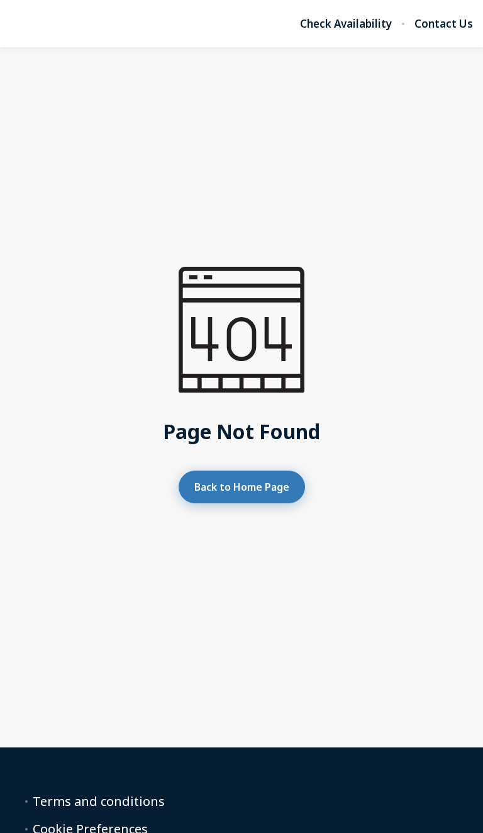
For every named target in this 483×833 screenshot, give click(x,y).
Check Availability (346, 24)
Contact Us (443, 24)
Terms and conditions (99, 801)
